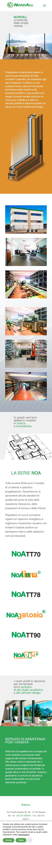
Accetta (9, 840)
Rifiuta (21, 840)
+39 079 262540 (23, 816)
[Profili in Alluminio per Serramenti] (26, 233)
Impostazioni (23, 835)
